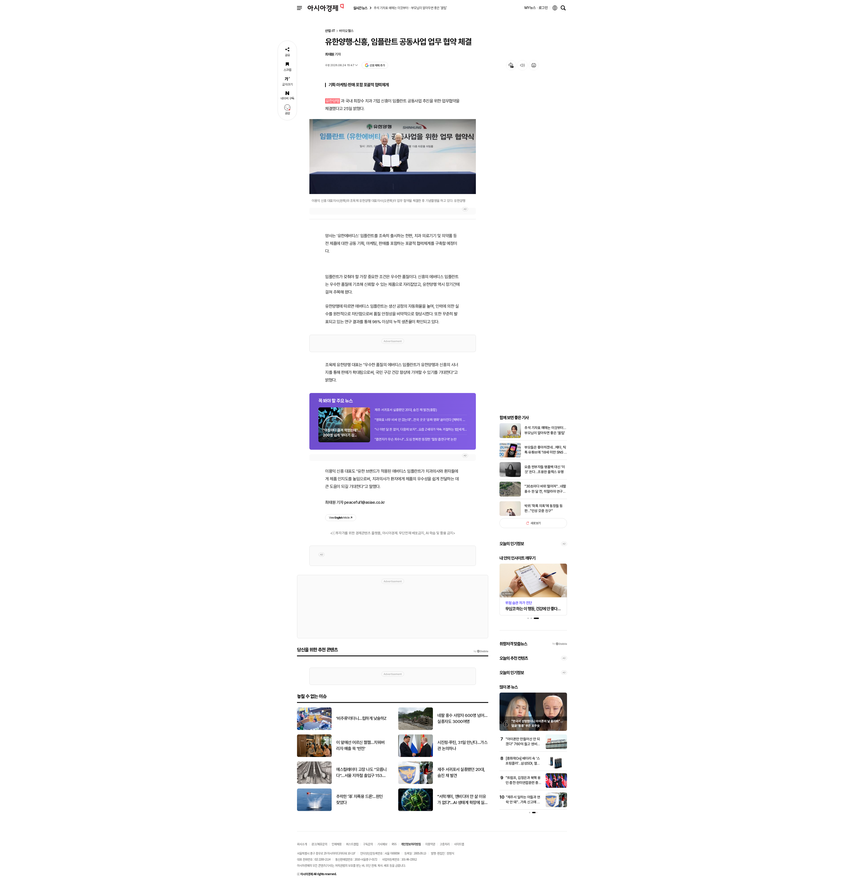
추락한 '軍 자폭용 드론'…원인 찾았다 (359, 799)
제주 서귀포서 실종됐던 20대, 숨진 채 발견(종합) (406, 410)
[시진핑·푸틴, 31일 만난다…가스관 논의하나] (415, 756)
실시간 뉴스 (360, 8)
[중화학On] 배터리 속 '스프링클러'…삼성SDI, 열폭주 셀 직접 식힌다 (523, 763)
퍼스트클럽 (352, 844)
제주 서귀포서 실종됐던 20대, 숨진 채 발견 (461, 772)
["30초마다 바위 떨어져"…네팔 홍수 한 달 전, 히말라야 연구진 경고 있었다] (510, 495)
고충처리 (445, 844)
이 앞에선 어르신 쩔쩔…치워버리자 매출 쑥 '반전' (360, 745)
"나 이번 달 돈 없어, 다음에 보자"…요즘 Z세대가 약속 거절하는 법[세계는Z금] (421, 429)
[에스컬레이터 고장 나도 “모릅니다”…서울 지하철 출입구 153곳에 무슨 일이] (314, 783)
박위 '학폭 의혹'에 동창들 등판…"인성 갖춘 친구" (543, 508)
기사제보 (382, 844)
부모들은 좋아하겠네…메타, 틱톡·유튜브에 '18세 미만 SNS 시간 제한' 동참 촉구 (545, 450)
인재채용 (337, 844)
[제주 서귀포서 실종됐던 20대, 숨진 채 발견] (415, 783)
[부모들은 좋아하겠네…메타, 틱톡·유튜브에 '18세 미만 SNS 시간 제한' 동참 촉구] (510, 456)
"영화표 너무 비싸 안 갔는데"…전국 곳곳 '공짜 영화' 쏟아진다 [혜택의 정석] (421, 420)
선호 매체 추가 (377, 65)
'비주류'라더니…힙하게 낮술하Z (361, 718)
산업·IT (330, 31)
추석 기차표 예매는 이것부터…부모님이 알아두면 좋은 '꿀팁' (545, 430)
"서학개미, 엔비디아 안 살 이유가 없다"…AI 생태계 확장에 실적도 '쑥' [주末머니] (462, 800)
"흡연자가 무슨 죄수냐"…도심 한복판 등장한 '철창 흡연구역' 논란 (415, 439)
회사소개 (302, 844)
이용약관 (430, 844)
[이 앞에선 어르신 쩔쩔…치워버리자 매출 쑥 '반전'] (314, 756)
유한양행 (333, 101)
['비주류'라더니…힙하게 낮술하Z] (314, 729)
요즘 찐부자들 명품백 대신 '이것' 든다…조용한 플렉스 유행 (544, 469)
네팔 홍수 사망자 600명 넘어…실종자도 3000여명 (462, 718)
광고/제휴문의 (319, 844)
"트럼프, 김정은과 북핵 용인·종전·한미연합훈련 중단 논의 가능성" (523, 783)
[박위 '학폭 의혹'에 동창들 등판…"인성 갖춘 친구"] (510, 515)
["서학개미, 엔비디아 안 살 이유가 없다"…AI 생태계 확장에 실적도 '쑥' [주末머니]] (415, 810)
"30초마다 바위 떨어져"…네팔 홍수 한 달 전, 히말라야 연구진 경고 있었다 (545, 489)
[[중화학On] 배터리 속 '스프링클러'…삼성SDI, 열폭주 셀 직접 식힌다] (556, 767)
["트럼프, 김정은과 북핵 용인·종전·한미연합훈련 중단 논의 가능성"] (556, 786)
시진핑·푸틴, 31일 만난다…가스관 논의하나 (462, 745)
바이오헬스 (346, 31)
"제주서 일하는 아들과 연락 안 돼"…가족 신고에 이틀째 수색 (523, 802)
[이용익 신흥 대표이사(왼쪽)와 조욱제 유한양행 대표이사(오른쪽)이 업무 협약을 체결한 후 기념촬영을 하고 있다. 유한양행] (392, 156)
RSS (394, 844)
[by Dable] (481, 651)
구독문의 (368, 844)
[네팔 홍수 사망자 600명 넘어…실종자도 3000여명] (415, 729)
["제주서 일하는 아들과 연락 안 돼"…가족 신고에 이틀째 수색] (556, 806)
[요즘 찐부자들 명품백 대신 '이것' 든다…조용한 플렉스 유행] (510, 476)
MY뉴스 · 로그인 (536, 8)
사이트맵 (459, 844)
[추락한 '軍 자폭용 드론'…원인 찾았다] (314, 810)
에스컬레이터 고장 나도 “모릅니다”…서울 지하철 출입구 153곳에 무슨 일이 (361, 773)
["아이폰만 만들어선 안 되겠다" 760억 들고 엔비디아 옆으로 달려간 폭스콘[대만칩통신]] (556, 748)
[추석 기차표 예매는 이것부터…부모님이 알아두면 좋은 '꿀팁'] (510, 437)
